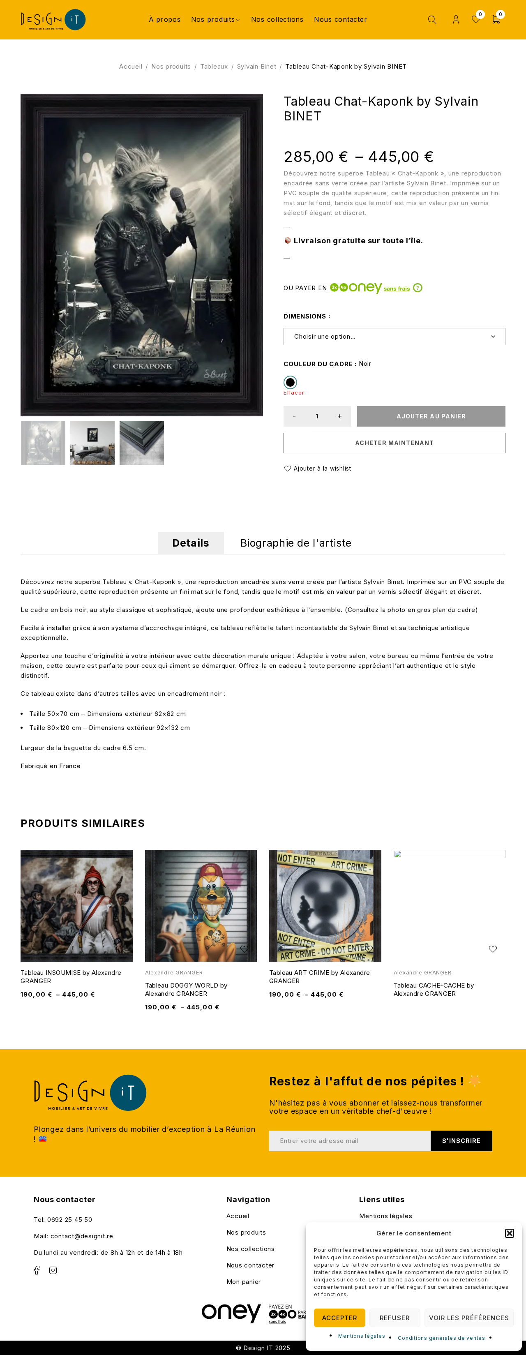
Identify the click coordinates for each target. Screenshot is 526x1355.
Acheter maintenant (394, 442)
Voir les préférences (469, 1318)
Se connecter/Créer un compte (456, 19)
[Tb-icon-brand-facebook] (36, 1270)
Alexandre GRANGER (174, 973)
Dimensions (305, 316)
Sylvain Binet (257, 66)
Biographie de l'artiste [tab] (296, 543)
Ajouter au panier (431, 416)
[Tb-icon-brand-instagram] (53, 1270)
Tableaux (214, 66)
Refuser (395, 1318)
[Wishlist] (319, 468)
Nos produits (171, 66)
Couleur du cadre (318, 363)
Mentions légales (361, 1336)
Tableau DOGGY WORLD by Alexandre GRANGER (186, 989)
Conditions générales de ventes (441, 1338)
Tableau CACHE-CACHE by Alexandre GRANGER (434, 989)
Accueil (130, 66)
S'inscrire (461, 1140)
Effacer (294, 393)
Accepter (339, 1318)
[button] (509, 1233)
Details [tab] (190, 543)
